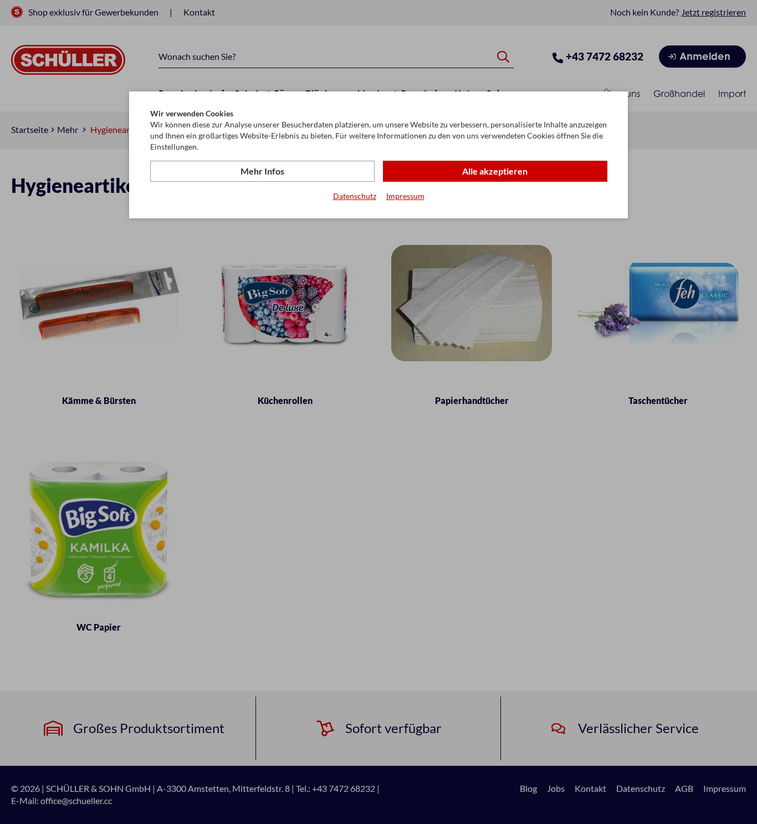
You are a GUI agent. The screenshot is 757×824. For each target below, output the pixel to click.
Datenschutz (354, 196)
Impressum (405, 196)
